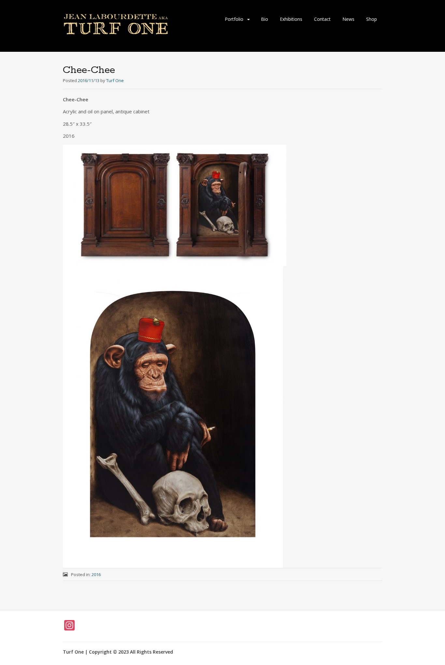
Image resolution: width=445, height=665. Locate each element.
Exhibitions (291, 19)
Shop (371, 19)
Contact (322, 19)
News (348, 19)
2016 (96, 574)
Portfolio (234, 19)
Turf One (115, 80)
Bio (264, 19)
